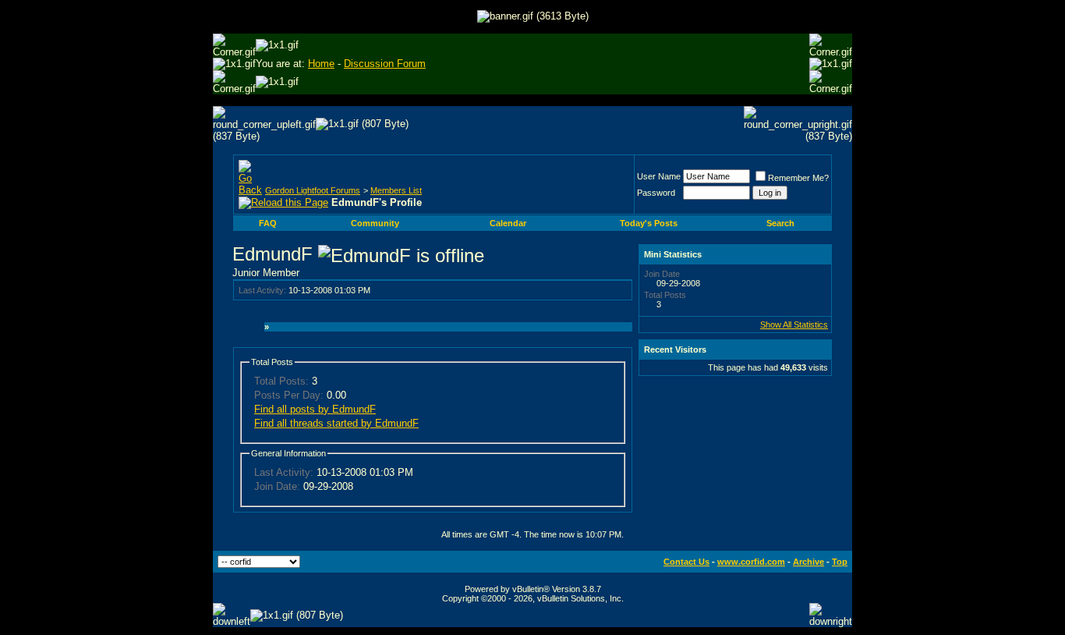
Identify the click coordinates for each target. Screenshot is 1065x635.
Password (656, 192)
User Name (659, 176)
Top (839, 561)
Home (321, 63)
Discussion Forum (385, 63)
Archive (808, 561)
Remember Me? (798, 178)
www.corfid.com (751, 561)
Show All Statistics (794, 324)
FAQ (268, 223)
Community (375, 223)
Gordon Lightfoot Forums (312, 190)
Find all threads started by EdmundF (336, 423)
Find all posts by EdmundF (315, 409)
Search (780, 223)
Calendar (508, 223)
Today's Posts (649, 223)
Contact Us (686, 561)
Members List (396, 190)
